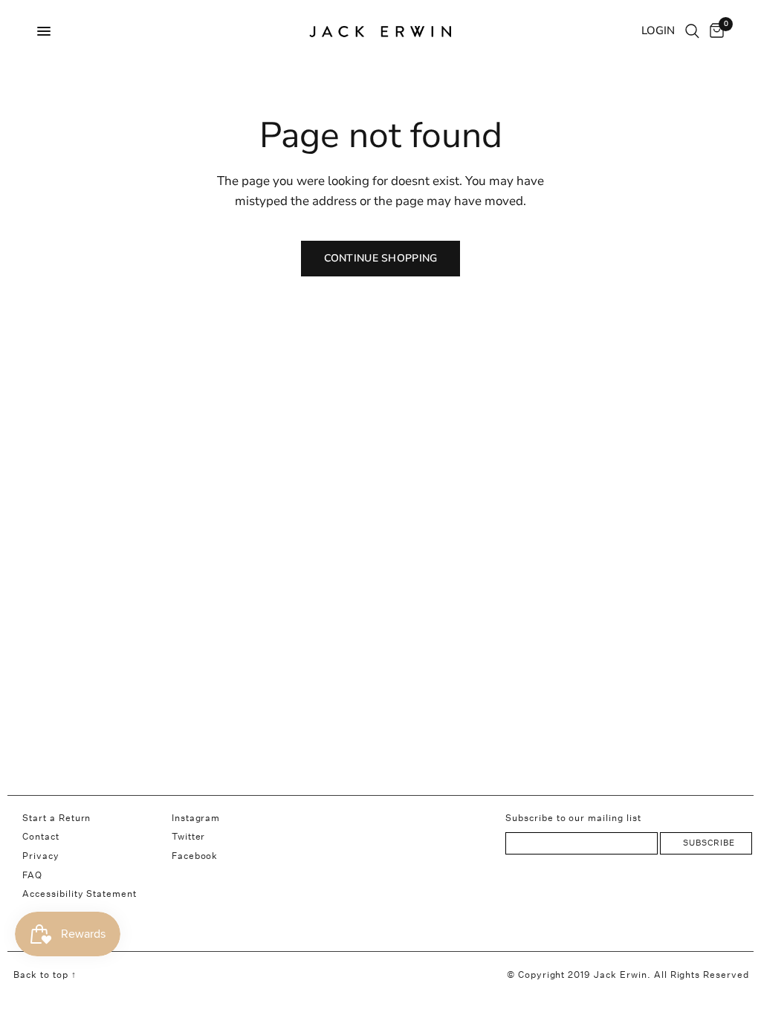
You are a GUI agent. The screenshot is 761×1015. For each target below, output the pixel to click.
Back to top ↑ (44, 974)
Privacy (40, 855)
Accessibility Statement (79, 893)
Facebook (195, 855)
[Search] (692, 31)
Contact (40, 836)
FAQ (32, 875)
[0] (714, 31)
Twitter (189, 836)
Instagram (196, 817)
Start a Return (56, 817)
